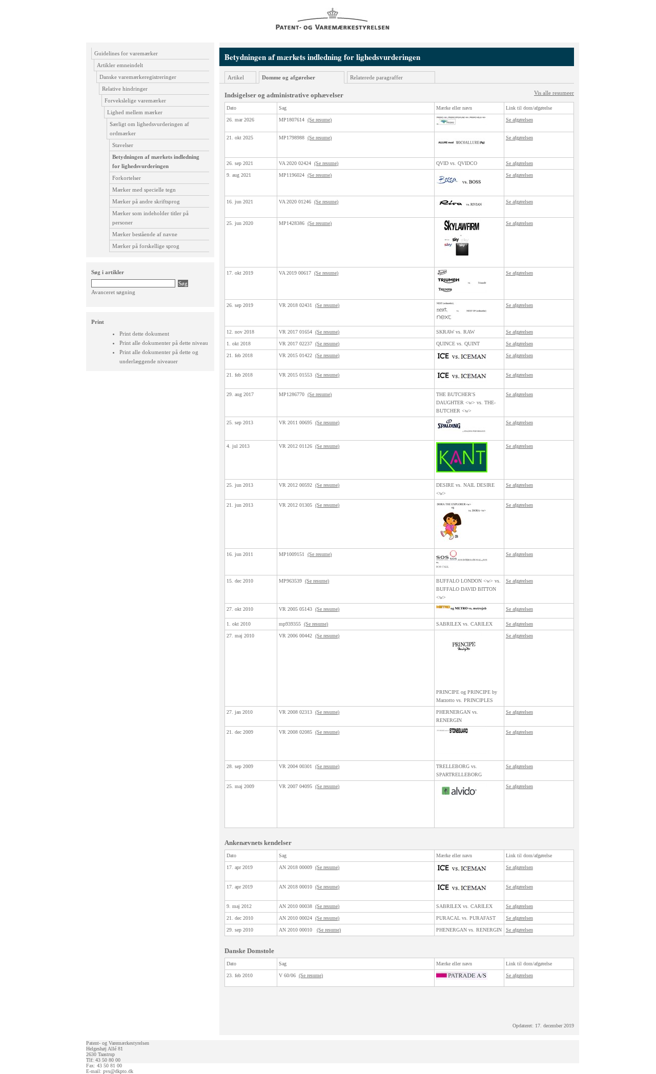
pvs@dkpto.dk (118, 1071)
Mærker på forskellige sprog (145, 246)
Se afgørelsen (519, 119)
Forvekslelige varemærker (135, 100)
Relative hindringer (125, 89)
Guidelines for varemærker (126, 53)
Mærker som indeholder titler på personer (150, 217)
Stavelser (122, 145)
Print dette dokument (144, 334)
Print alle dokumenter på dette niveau (163, 343)
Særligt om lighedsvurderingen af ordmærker (149, 128)
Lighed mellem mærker (134, 112)
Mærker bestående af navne (144, 234)
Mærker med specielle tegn (144, 190)
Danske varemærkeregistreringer (137, 77)
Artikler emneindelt (120, 65)
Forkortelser (126, 178)
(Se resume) (320, 119)
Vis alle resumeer (554, 93)
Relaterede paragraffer (376, 77)
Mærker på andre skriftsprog (146, 201)
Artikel (236, 77)
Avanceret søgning (113, 292)
